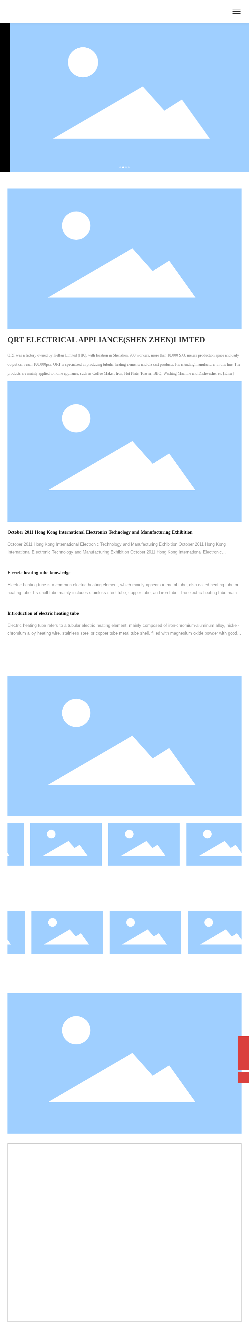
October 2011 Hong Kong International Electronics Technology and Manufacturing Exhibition (100, 532)
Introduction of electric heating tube (43, 613)
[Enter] (228, 373)
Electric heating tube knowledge (38, 572)
